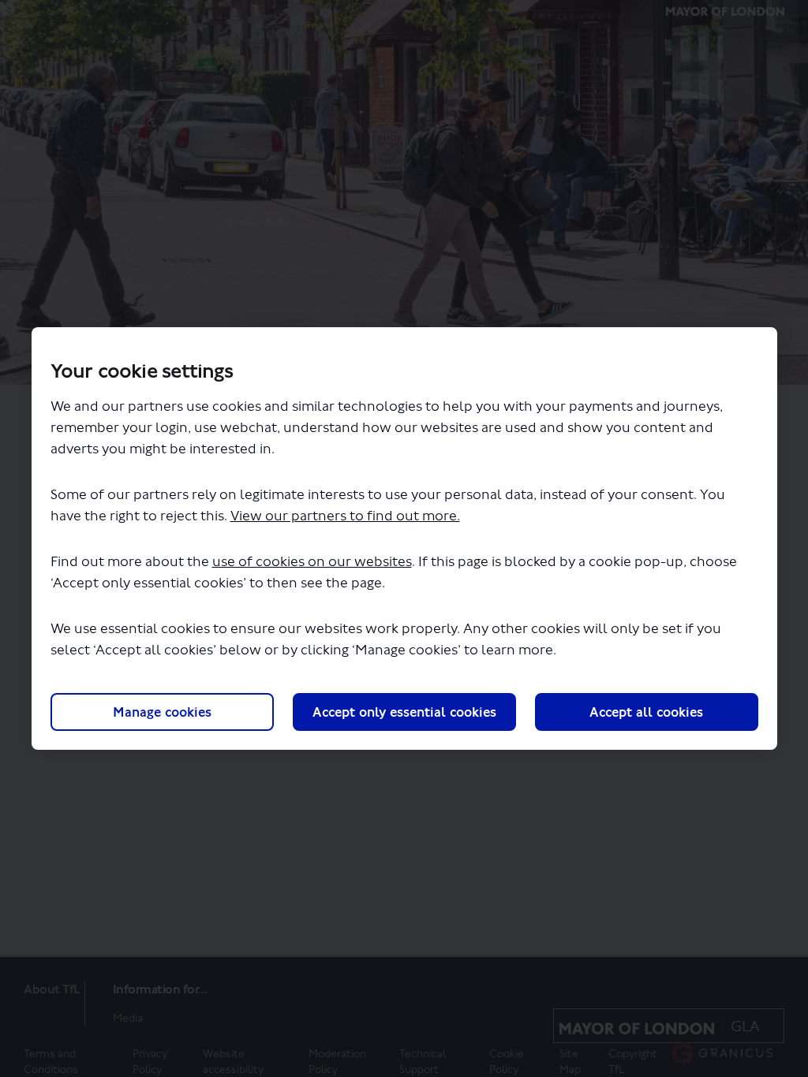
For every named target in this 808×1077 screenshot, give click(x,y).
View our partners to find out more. (345, 516)
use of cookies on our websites (312, 561)
